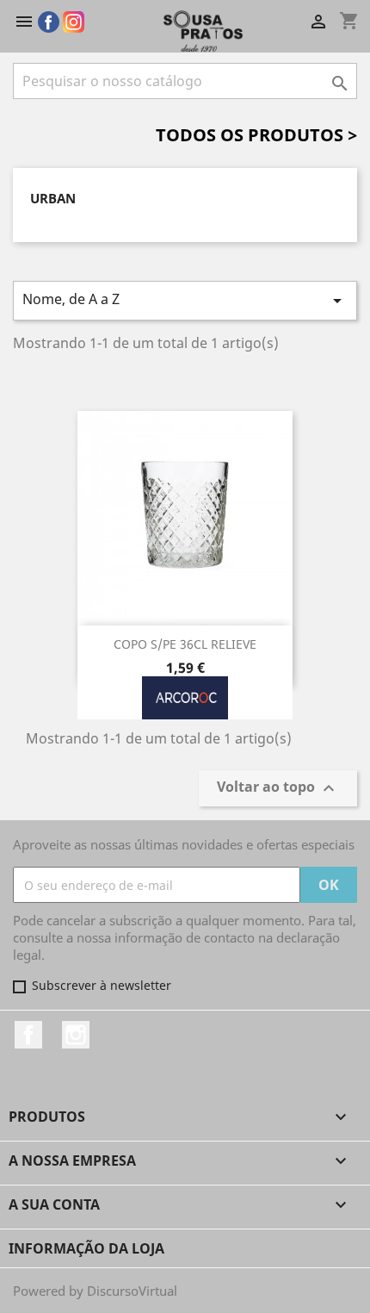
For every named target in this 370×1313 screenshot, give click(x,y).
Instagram (75, 1035)
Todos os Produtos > (256, 134)
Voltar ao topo (278, 788)
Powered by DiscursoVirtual (95, 1290)
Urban (53, 198)
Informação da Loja (86, 1248)
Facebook (28, 1035)
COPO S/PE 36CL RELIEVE (185, 644)
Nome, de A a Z (185, 300)
